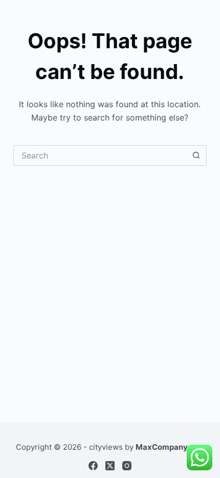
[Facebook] (93, 465)
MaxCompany (162, 447)
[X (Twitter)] (110, 465)
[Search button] (196, 155)
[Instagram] (126, 465)
